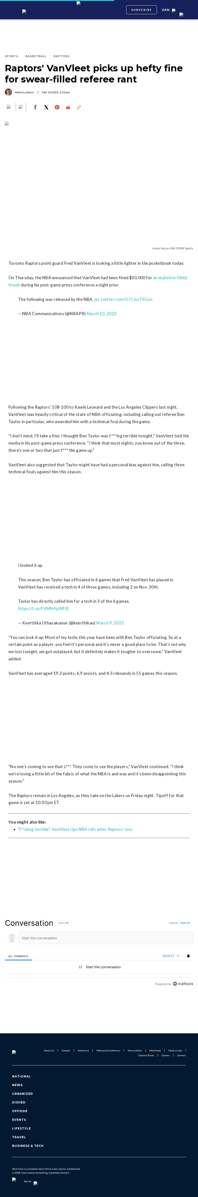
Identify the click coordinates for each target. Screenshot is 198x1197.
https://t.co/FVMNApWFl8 (43, 608)
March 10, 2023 (102, 313)
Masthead (155, 1050)
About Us (49, 1050)
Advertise (83, 1050)
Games (166, 1055)
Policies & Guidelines (108, 1050)
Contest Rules (146, 1055)
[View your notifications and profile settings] (188, 956)
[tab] (18, 956)
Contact (66, 1050)
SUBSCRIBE (141, 10)
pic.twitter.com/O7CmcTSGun (123, 299)
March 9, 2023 (110, 622)
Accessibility (135, 1050)
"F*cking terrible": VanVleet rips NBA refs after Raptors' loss (75, 829)
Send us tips (175, 1050)
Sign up (185, 922)
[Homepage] (20, 1053)
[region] (99, 953)
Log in (173, 922)
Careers (181, 1055)
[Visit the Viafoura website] (183, 984)
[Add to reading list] (21, 107)
